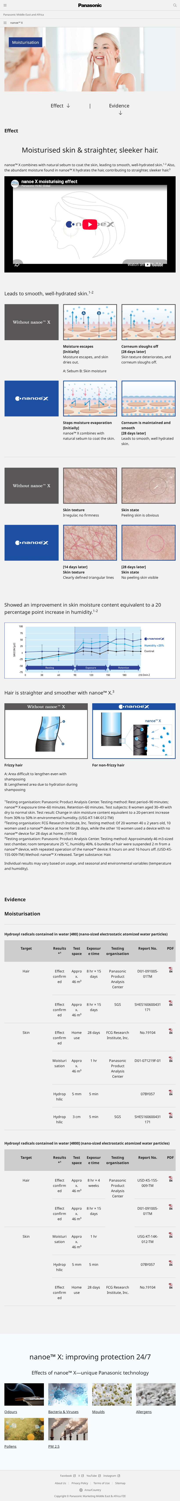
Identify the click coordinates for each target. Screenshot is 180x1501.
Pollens (10, 1446)
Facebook (66, 1476)
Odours (10, 1411)
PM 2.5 (53, 1446)
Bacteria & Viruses (63, 1411)
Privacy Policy (80, 1483)
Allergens (144, 1411)
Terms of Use (102, 1483)
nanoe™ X (16, 23)
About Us (60, 1483)
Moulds (98, 1411)
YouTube (91, 1476)
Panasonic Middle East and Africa (23, 14)
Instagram (109, 1476)
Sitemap (120, 1483)
